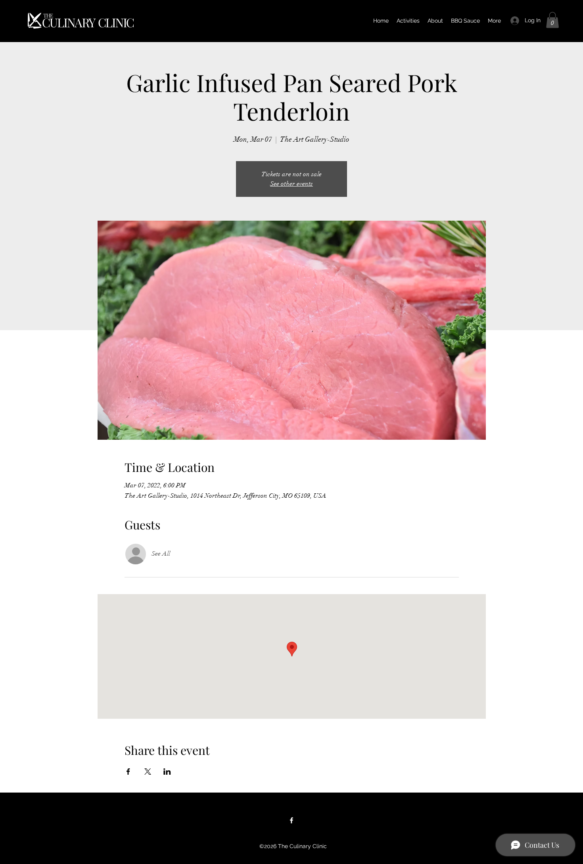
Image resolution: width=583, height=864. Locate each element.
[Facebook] (291, 820)
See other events (291, 184)
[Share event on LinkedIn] (167, 771)
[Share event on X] (148, 771)
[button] (552, 20)
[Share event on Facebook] (128, 771)
